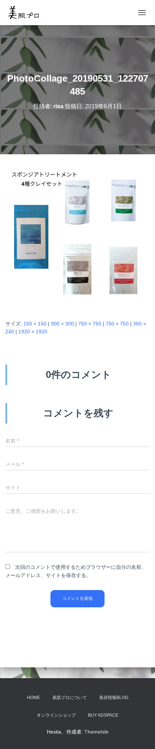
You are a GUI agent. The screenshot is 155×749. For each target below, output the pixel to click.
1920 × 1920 (32, 331)
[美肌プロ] (26, 13)
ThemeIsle (96, 732)
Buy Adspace (103, 715)
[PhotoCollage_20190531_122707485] (77, 236)
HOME (33, 697)
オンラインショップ (56, 715)
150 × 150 (34, 323)
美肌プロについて (69, 697)
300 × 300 (62, 323)
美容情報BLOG (113, 697)
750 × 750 (89, 323)
